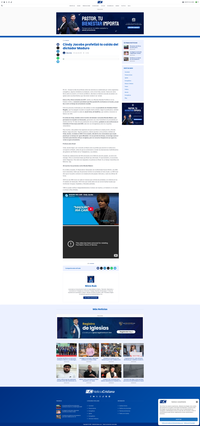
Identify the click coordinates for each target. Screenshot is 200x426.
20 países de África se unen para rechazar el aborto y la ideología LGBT (136, 48)
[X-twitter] (6, 2)
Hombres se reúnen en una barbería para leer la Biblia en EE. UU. (136, 60)
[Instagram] (9, 2)
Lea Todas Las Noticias (91, 297)
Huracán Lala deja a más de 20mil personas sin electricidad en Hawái (134, 380)
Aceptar (178, 419)
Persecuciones (86, 5)
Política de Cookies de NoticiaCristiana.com (172, 423)
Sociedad (66, 40)
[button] (197, 402)
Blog (129, 5)
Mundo (117, 5)
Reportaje (72, 5)
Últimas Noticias (130, 43)
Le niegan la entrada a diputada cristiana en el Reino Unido (136, 53)
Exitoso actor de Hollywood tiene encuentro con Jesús (88, 380)
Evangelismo (95, 5)
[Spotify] (109, 396)
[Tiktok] (11, 2)
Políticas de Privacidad (189, 423)
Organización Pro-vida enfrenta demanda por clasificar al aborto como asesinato (133, 360)
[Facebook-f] (2, 2)
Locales (103, 5)
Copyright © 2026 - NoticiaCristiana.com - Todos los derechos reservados (100, 424)
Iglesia (78, 5)
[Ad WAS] (100, 338)
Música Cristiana (129, 83)
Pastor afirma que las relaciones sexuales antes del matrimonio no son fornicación (66, 381)
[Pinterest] (106, 396)
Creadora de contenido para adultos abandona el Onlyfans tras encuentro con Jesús (111, 381)
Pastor (126, 86)
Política (123, 5)
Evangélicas (110, 5)
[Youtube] (4, 2)
